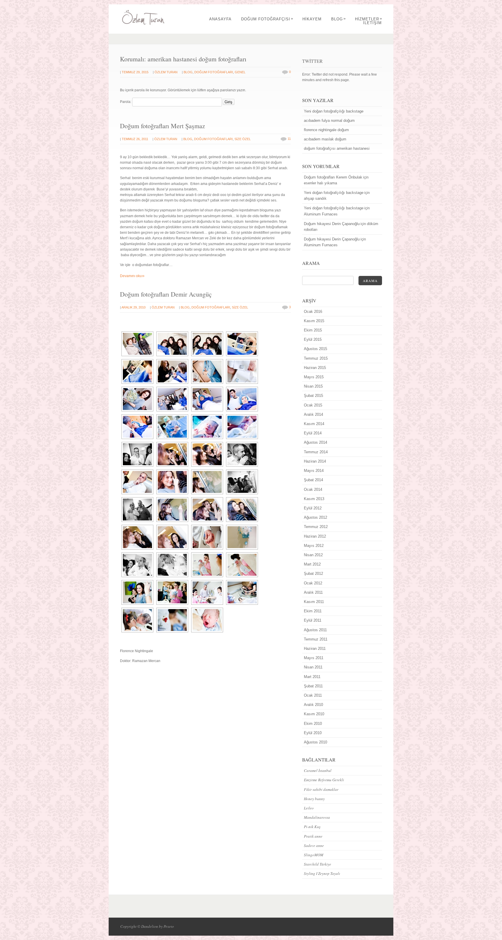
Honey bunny (314, 798)
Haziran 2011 (315, 648)
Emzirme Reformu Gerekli (324, 779)
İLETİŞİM (372, 23)
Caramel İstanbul (317, 770)
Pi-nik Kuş (312, 826)
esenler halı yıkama (320, 183)
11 (289, 138)
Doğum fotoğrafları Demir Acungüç (166, 294)
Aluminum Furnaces (321, 214)
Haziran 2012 (315, 536)
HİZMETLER (368, 19)
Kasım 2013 (314, 499)
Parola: (126, 102)
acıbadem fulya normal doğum (329, 120)
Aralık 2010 (313, 704)
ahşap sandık (315, 198)
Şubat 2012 (313, 573)
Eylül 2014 (313, 433)
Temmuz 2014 (316, 452)
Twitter (312, 61)
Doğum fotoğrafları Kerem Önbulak (333, 177)
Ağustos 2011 (315, 630)
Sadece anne (314, 845)
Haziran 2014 (315, 461)
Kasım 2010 (314, 714)
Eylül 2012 (313, 508)
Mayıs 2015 (314, 377)
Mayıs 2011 (313, 658)
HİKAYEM (312, 19)
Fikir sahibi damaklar (321, 789)
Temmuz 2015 (316, 358)
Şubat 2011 (313, 686)
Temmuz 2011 (315, 639)
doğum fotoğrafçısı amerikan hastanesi (337, 148)
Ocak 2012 (313, 583)
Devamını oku (132, 276)
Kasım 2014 (314, 424)
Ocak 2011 (313, 695)
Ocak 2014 (313, 489)
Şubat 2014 (313, 480)
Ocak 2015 (313, 405)
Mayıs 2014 (314, 470)
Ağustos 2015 (315, 349)
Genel (240, 72)
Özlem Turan (166, 72)
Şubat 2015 (313, 395)
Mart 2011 (312, 677)
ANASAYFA (220, 19)
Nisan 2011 (313, 667)
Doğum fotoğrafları (213, 72)
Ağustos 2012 (315, 517)
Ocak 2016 (313, 311)
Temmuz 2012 (316, 527)
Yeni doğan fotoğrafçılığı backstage (333, 111)
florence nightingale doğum (326, 130)
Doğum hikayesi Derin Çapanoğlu (332, 224)
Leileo (309, 808)
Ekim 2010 (313, 723)
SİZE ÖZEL (242, 139)
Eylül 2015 (313, 339)
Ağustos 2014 (315, 442)
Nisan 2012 (313, 555)
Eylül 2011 (312, 620)
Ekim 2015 (313, 330)
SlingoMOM (313, 854)
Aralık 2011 (313, 592)
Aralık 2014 (313, 414)
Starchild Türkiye (317, 864)
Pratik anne (313, 836)
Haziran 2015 (315, 367)
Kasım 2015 (314, 321)
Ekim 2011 (313, 611)
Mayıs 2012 (314, 545)
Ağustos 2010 (315, 742)
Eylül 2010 (313, 733)
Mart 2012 (312, 564)
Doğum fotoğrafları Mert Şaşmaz (162, 126)
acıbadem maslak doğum (325, 139)
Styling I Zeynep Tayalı (322, 873)
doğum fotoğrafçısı (267, 19)
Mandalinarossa (317, 817)
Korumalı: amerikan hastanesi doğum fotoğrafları (183, 59)
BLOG (338, 19)
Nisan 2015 (313, 386)
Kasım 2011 (314, 602)
